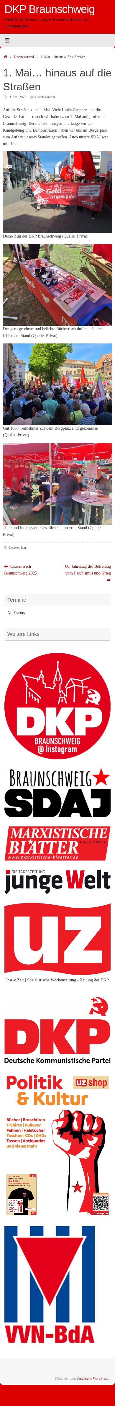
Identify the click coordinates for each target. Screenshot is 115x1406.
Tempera (82, 1378)
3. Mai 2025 (17, 97)
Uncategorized (24, 57)
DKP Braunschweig (49, 9)
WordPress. (101, 1378)
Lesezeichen (17, 548)
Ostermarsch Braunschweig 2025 (20, 569)
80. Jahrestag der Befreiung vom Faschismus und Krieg (88, 569)
